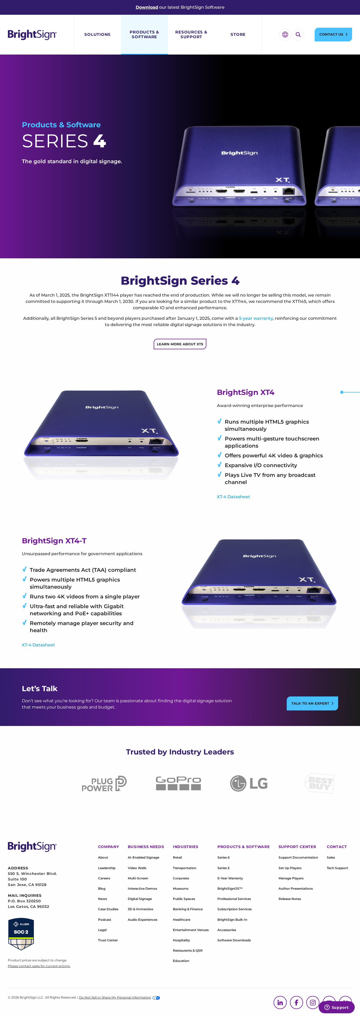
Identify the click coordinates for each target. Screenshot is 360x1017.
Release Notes (290, 899)
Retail (177, 857)
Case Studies (108, 909)
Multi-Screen (138, 878)
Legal (102, 930)
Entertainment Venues (191, 930)
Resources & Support (191, 34)
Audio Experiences (142, 920)
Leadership (106, 868)
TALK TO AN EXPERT (310, 703)
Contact (337, 846)
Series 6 (223, 857)
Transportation (184, 868)
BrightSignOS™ (229, 888)
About (103, 857)
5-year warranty (256, 318)
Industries (185, 846)
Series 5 (223, 868)
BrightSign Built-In (232, 920)
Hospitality (181, 940)
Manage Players (291, 878)
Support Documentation (298, 857)
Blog (101, 888)
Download (147, 7)
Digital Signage (140, 899)
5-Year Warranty (230, 878)
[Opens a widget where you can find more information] (336, 1007)
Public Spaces (184, 899)
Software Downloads (234, 940)
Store (238, 34)
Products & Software (144, 34)
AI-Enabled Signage (143, 857)
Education (181, 961)
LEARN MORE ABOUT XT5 (180, 344)
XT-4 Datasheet (233, 496)
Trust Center (108, 940)
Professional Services (234, 899)
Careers (104, 878)
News (102, 899)
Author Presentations (296, 888)
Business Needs (146, 846)
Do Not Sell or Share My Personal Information (115, 997)
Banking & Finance (188, 909)
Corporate (181, 878)
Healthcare (181, 920)
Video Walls (137, 868)
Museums (180, 888)
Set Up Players (290, 868)
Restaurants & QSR (188, 950)
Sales (331, 857)
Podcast (104, 920)
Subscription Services (234, 909)
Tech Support (337, 868)
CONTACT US (331, 34)
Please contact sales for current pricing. (39, 966)
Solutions (97, 34)
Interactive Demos (142, 888)
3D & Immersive (140, 909)
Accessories (226, 930)
